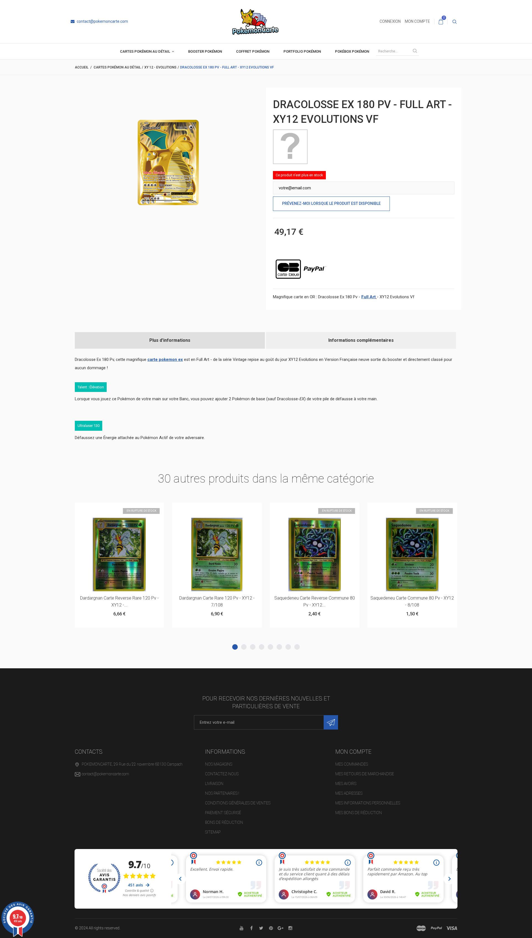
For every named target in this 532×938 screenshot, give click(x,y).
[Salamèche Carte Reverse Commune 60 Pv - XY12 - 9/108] (412, 554)
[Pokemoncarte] (255, 21)
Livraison (214, 783)
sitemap (213, 832)
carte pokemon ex (165, 359)
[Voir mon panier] (441, 21)
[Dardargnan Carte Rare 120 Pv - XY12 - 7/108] (119, 554)
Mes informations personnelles (367, 803)
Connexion (390, 21)
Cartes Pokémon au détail (145, 51)
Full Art (368, 296)
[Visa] (451, 928)
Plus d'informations (169, 340)
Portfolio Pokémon (302, 51)
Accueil (81, 67)
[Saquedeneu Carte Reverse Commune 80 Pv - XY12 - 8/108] (217, 554)
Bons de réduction (224, 822)
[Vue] (133, 509)
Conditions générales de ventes (237, 803)
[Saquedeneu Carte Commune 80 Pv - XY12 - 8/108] (314, 554)
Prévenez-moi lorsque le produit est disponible (331, 203)
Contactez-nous (222, 774)
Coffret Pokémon (252, 51)
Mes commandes (351, 764)
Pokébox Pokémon (352, 51)
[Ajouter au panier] (105, 509)
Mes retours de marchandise (364, 774)
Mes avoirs (345, 783)
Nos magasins (218, 764)
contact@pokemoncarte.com (102, 21)
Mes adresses (348, 793)
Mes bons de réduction (358, 812)
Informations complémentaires (361, 340)
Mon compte (417, 21)
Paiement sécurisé (223, 812)
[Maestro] (421, 928)
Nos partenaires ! (222, 793)
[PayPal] (436, 928)
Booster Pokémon (205, 51)
